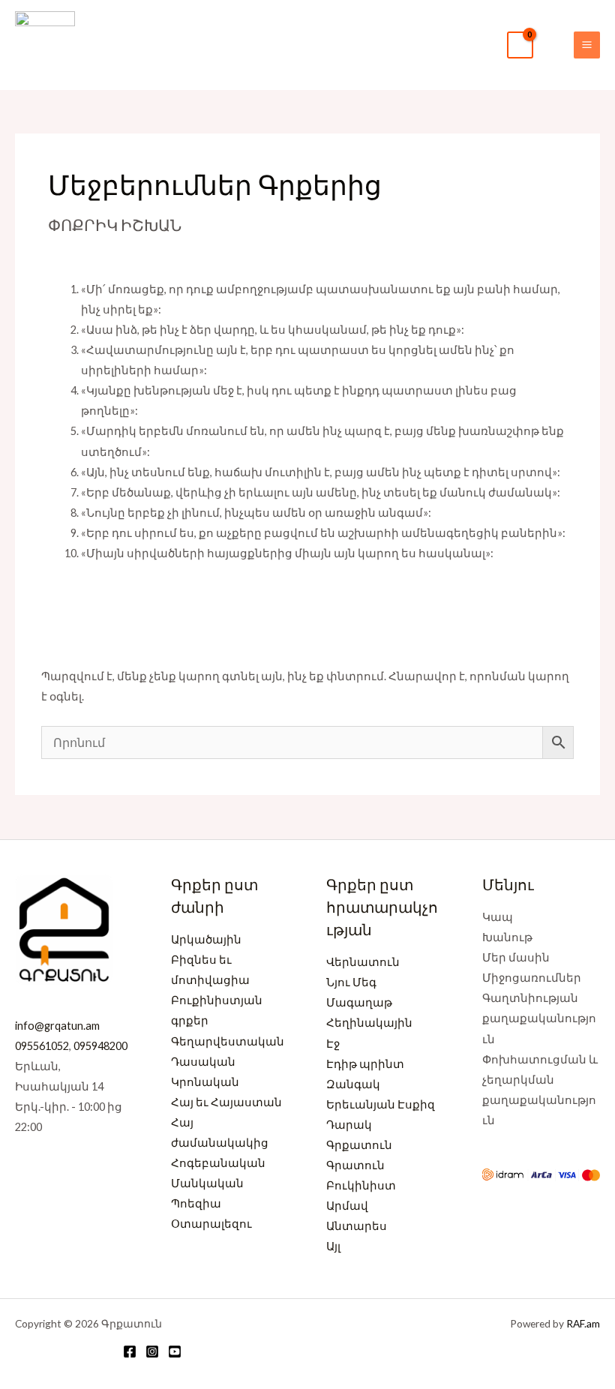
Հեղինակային (369, 1022)
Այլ (333, 1246)
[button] (553, 44)
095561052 (42, 1046)
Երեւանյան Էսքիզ (380, 1104)
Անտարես (356, 1226)
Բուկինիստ (361, 1185)
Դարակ (349, 1124)
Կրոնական (205, 1082)
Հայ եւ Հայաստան (226, 1102)
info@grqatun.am (57, 1025)
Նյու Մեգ (351, 982)
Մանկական (207, 1183)
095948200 (101, 1046)
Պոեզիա (196, 1203)
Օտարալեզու (211, 1223)
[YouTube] (175, 1351)
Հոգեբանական (218, 1162)
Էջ (333, 1043)
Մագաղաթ (359, 1002)
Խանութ (507, 937)
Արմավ (347, 1205)
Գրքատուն (359, 1144)
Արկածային (206, 939)
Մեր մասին (516, 957)
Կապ (497, 916)
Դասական (203, 1061)
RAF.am (583, 1323)
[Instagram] (152, 1351)
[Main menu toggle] (587, 45)
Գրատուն (355, 1165)
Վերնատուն (363, 962)
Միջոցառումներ (531, 977)
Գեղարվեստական (227, 1041)
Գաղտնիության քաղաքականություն (539, 1018)
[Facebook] (129, 1351)
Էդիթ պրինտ (365, 1064)
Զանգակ (353, 1084)
